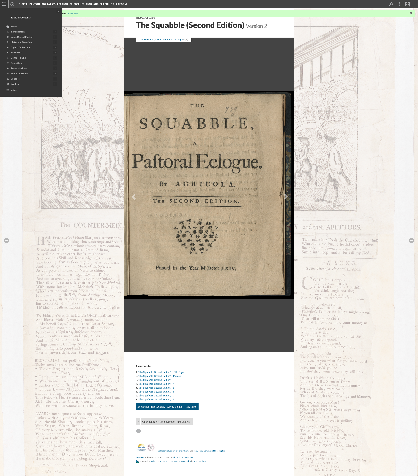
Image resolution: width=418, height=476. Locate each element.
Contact (15, 78)
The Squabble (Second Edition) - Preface (159, 376)
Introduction (18, 31)
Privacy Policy (185, 461)
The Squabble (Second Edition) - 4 (156, 383)
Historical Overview (21, 42)
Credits (15, 84)
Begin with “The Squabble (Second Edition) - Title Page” (167, 406)
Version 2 (140, 457)
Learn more (73, 13)
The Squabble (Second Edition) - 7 (156, 395)
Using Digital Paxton (22, 37)
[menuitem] (4, 4)
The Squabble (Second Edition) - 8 (156, 399)
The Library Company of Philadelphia (209, 451)
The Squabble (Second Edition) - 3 (156, 379)
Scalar (152, 461)
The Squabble (143, 18)
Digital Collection (20, 47)
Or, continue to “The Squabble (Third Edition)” (166, 421)
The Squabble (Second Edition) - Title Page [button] (161, 39)
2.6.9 (158, 461)
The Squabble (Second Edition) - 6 (156, 391)
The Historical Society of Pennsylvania (172, 451)
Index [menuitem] (14, 90)
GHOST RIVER (18, 58)
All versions (178, 457)
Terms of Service (170, 461)
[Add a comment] (140, 431)
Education (16, 63)
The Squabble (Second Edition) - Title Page (161, 372)
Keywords (16, 52)
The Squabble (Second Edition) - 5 (156, 387)
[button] (399, 4)
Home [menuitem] (14, 26)
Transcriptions (19, 68)
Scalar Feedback (199, 461)
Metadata (189, 457)
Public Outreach (19, 73)
